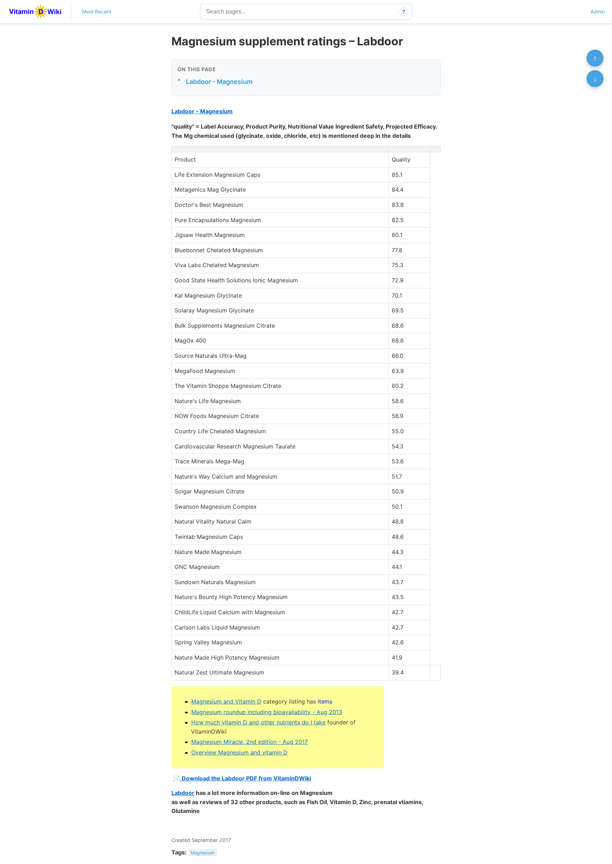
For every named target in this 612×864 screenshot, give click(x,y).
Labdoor (182, 792)
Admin (597, 12)
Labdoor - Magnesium (219, 81)
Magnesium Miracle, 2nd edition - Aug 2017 (249, 741)
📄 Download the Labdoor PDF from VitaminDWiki (242, 778)
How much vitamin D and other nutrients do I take (258, 722)
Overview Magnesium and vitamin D (239, 752)
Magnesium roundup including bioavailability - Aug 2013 (266, 712)
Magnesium (203, 852)
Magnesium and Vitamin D (226, 701)
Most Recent (96, 12)
